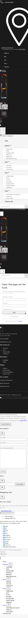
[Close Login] (2, 487)
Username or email (10, 297)
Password (7, 303)
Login (14, 312)
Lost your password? (14, 316)
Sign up (20, 321)
